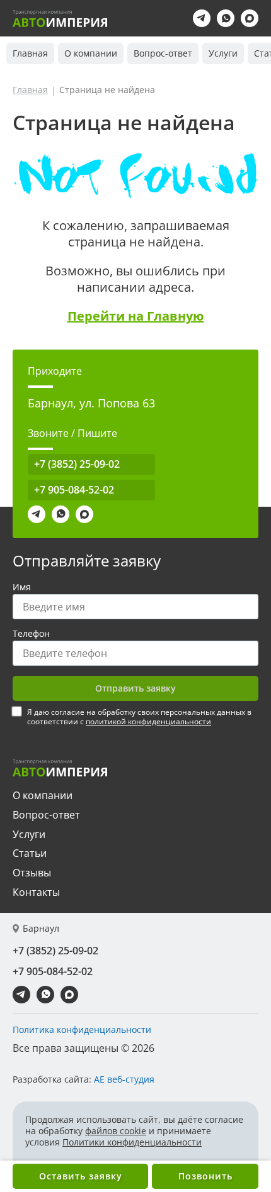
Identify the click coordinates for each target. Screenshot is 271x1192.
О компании (90, 53)
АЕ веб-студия (124, 1079)
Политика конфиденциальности (82, 1029)
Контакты (36, 892)
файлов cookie (115, 1131)
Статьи (30, 853)
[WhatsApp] (225, 18)
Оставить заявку (80, 1176)
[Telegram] (201, 18)
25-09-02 (77, 464)
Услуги (223, 53)
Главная (30, 53)
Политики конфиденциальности (132, 1142)
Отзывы (32, 873)
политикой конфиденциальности (148, 721)
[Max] (249, 18)
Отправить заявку (135, 688)
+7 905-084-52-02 (74, 490)
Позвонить (205, 1176)
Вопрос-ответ (163, 53)
